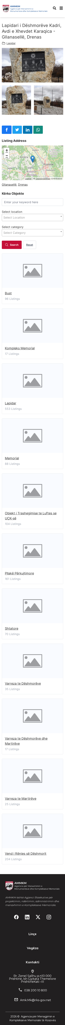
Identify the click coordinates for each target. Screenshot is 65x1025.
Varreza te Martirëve (20, 798)
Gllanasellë (9, 184)
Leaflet (28, 178)
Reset (29, 244)
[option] (32, 65)
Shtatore (11, 628)
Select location (12, 211)
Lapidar (11, 43)
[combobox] (32, 217)
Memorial (12, 458)
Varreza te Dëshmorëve (23, 683)
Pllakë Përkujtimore (19, 573)
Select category (12, 226)
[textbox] (32, 217)
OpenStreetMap (43, 178)
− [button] (7, 155)
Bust (8, 293)
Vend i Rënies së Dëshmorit (25, 853)
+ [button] (7, 150)
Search (14, 244)
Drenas (23, 184)
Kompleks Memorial (20, 348)
